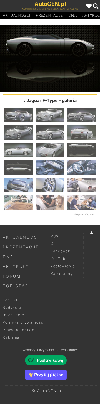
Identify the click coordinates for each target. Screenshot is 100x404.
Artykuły (16, 266)
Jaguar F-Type (42, 100)
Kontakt (10, 300)
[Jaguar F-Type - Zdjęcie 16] (18, 202)
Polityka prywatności (24, 322)
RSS (55, 236)
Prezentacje (49, 15)
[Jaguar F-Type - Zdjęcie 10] (75, 58)
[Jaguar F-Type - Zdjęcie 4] (18, 132)
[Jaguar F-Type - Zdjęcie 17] (50, 202)
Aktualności (16, 15)
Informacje (13, 315)
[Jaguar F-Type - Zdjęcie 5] (50, 132)
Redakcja (12, 307)
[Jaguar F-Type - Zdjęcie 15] (81, 185)
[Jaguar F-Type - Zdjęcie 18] (81, 202)
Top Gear (16, 285)
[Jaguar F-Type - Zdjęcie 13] (18, 185)
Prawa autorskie (19, 330)
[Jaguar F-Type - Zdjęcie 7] (18, 150)
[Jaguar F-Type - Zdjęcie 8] (25, 58)
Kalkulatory (62, 273)
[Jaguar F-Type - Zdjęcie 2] (50, 115)
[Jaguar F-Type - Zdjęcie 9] (81, 150)
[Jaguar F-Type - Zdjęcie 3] (81, 115)
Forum (12, 276)
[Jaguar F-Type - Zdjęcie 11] (50, 167)
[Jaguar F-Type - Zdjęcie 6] (81, 132)
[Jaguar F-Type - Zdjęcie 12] (81, 167)
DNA (8, 256)
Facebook (60, 251)
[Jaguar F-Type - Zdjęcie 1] (18, 115)
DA (72, 15)
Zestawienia (63, 266)
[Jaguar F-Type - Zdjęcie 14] (50, 185)
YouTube (59, 258)
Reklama (11, 337)
